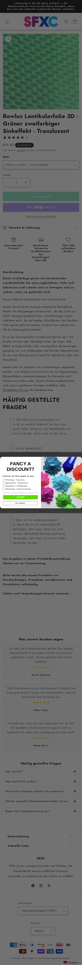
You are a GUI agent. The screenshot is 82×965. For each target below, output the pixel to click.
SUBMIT (20, 497)
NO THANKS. (20, 503)
